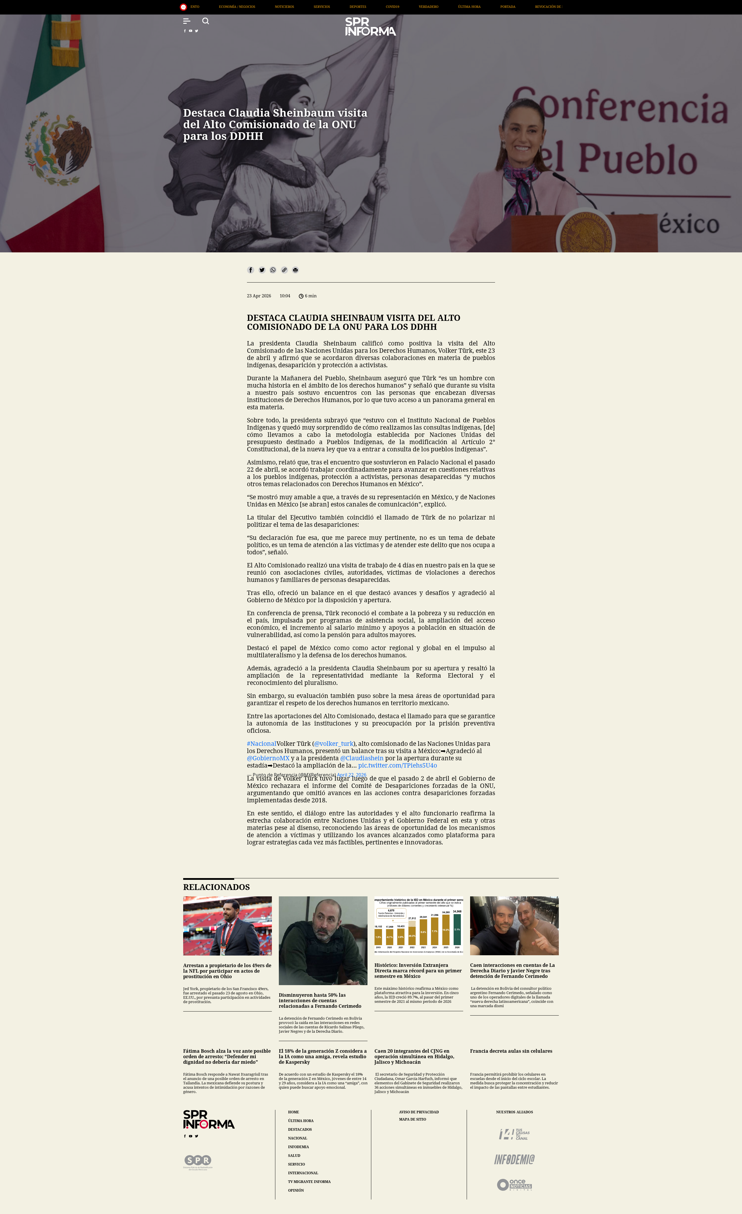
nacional (297, 1138)
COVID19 (252, 6)
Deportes (218, 6)
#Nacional (262, 743)
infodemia (298, 1146)
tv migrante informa (309, 1181)
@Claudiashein (362, 758)
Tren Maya (547, 6)
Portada (367, 6)
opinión (296, 1190)
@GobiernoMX (268, 758)
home (293, 1112)
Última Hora (329, 6)
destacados (300, 1129)
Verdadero (288, 6)
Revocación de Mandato (416, 6)
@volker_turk (333, 743)
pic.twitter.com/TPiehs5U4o (397, 765)
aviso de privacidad (419, 1112)
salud (294, 1155)
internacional (303, 1172)
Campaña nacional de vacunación (488, 6)
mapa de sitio (412, 1119)
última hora (301, 1120)
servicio (296, 1164)
